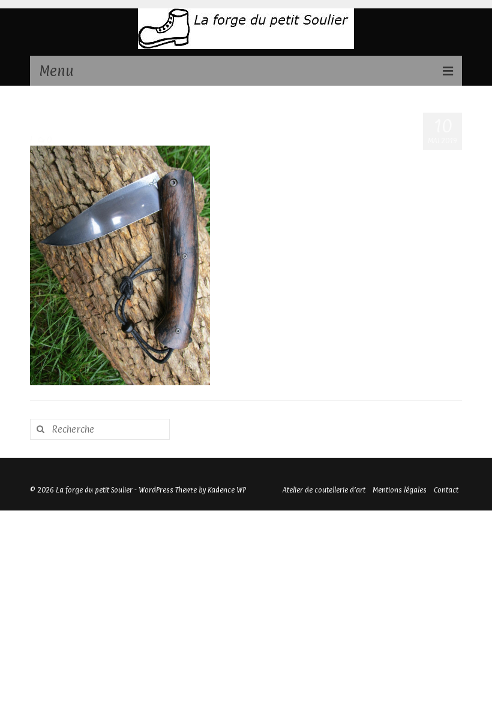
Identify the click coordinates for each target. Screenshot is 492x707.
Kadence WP (227, 490)
